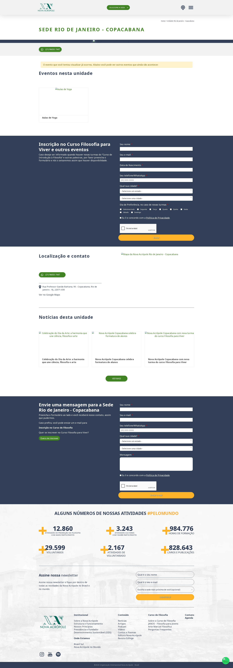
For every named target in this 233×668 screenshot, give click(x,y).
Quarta (164, 209)
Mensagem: (127, 454)
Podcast (122, 626)
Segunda (143, 209)
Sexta (185, 209)
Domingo (137, 212)
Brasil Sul (79, 644)
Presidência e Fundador (86, 629)
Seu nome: (126, 144)
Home (163, 21)
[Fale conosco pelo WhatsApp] (225, 660)
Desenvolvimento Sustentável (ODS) (92, 632)
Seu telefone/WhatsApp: (133, 175)
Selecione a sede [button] (117, 7)
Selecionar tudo (129, 209)
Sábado (126, 212)
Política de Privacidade (158, 217)
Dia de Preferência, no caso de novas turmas (144, 204)
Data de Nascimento (131, 165)
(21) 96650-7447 (52, 49)
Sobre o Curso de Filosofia (161, 620)
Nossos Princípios (83, 626)
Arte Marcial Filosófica (160, 626)
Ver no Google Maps (49, 294)
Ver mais (116, 378)
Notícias (122, 620)
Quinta (175, 209)
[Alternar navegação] (191, 7)
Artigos (122, 623)
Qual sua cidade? (129, 185)
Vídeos (121, 629)
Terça (154, 209)
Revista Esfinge (126, 638)
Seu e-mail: (126, 154)
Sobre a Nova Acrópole (86, 620)
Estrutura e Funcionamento (88, 623)
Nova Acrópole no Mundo (87, 647)
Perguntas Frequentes (159, 629)
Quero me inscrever (49, 438)
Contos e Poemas (127, 632)
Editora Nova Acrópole (130, 635)
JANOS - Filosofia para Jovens (163, 623)
